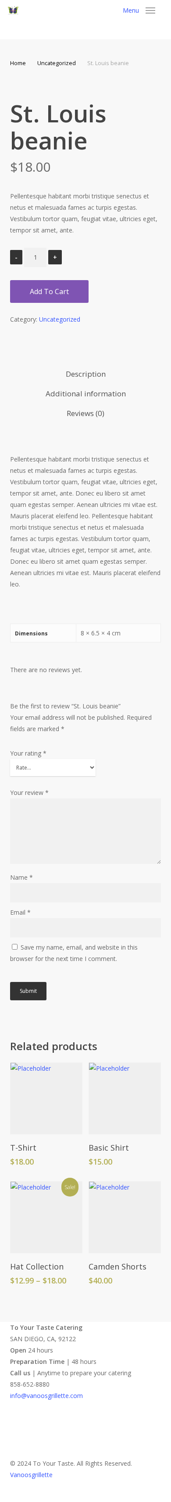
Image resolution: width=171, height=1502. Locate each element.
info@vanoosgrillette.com (46, 1395)
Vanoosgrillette (31, 1475)
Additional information (86, 394)
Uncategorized (56, 63)
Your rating (28, 753)
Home (18, 63)
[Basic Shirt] (125, 1098)
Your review (29, 792)
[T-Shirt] (46, 1098)
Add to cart (49, 291)
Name (21, 877)
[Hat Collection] (46, 1217)
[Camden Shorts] (125, 1217)
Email (20, 912)
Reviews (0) (85, 413)
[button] (139, 10)
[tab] (85, 374)
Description (86, 374)
